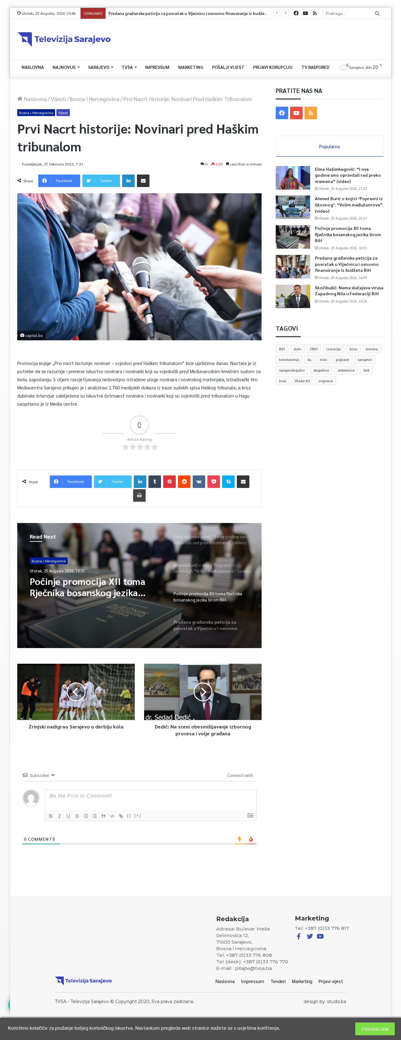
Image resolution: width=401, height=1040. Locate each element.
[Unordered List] (94, 816)
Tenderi (278, 981)
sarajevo (365, 359)
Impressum (157, 67)
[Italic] (59, 816)
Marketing (190, 67)
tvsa (282, 380)
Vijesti (58, 98)
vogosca (326, 380)
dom (297, 348)
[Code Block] (112, 816)
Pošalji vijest (228, 67)
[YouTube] (305, 13)
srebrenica (346, 370)
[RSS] (315, 13)
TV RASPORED (315, 67)
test (366, 370)
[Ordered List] (85, 816)
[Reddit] (184, 481)
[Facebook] (296, 13)
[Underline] (68, 816)
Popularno (329, 146)
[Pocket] (213, 481)
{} (129, 815)
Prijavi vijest (331, 981)
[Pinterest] (169, 481)
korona (372, 348)
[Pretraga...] (377, 13)
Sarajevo (98, 67)
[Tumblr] (154, 481)
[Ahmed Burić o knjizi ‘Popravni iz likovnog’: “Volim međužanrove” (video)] (293, 207)
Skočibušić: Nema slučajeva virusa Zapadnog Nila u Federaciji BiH (349, 291)
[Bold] (50, 816)
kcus (353, 348)
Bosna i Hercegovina (94, 98)
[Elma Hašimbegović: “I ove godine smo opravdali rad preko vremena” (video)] (293, 178)
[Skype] (228, 481)
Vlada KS (302, 380)
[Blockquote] (103, 816)
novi (323, 359)
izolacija (333, 348)
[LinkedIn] (128, 181)
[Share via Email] (143, 181)
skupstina (321, 370)
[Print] (139, 495)
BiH (282, 348)
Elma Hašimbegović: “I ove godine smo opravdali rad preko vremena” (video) (348, 175)
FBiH (314, 348)
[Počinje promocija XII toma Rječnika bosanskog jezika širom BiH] (293, 237)
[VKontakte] (199, 481)
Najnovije (64, 67)
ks (309, 359)
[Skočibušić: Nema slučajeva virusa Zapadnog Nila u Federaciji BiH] (293, 296)
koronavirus (289, 359)
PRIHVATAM (375, 1029)
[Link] (121, 816)
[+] (137, 815)
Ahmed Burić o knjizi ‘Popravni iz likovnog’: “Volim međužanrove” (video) (349, 204)
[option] (139, 585)
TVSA (127, 67)
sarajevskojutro (292, 370)
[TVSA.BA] (64, 39)
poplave (342, 359)
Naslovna (33, 67)
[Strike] (77, 816)
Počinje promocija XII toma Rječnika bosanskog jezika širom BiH (348, 234)
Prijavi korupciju (273, 67)
